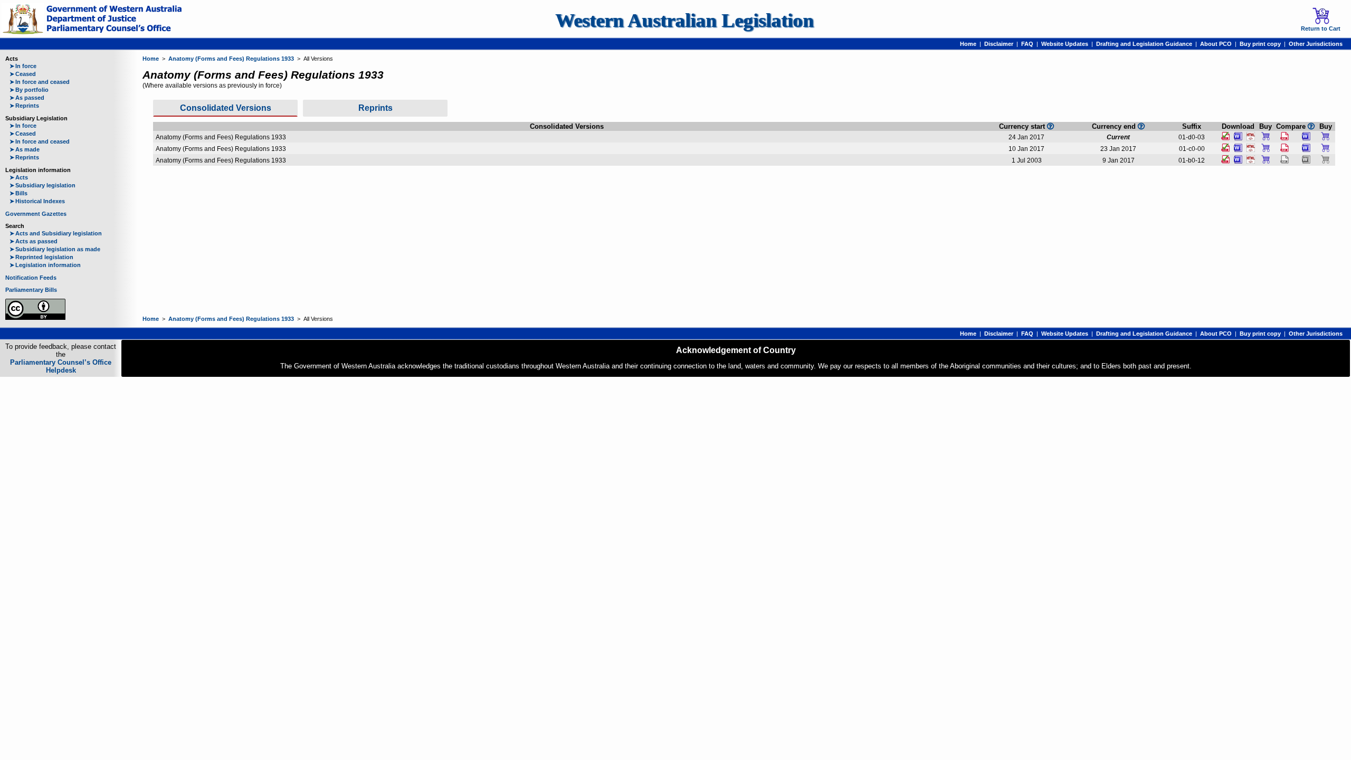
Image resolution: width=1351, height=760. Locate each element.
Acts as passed (33, 241)
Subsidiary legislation (42, 185)
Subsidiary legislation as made (54, 249)
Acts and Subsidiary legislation (55, 233)
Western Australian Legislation (684, 20)
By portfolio (29, 90)
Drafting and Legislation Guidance (1144, 44)
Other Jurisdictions (1316, 44)
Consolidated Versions (225, 107)
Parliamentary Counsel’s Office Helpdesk (60, 366)
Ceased (22, 74)
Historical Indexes (37, 201)
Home (968, 44)
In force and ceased (39, 82)
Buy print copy (1260, 44)
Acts (18, 177)
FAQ (1027, 44)
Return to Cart (1320, 28)
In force (22, 66)
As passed (26, 97)
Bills (18, 193)
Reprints (24, 105)
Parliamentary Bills (31, 290)
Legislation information (45, 265)
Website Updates (1064, 44)
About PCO (1216, 44)
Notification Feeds (30, 277)
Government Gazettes (35, 214)
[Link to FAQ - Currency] (1141, 126)
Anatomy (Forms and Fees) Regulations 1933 (231, 58)
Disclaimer (998, 44)
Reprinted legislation (41, 257)
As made (24, 149)
